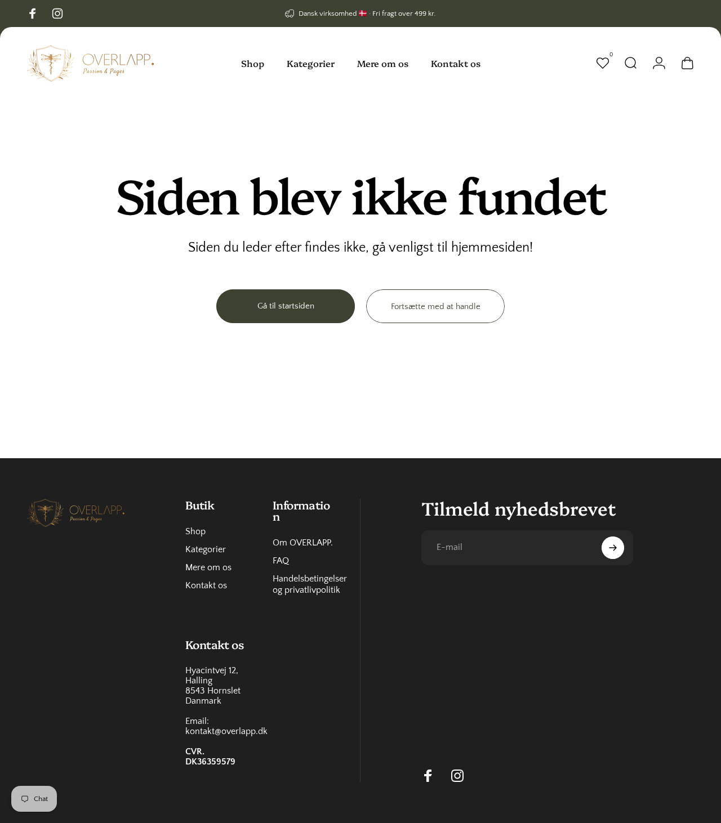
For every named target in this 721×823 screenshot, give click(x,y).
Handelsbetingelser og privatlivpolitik (310, 584)
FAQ (281, 561)
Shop (195, 531)
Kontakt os (206, 585)
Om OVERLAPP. (303, 543)
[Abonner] (613, 547)
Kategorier (205, 549)
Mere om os (208, 567)
